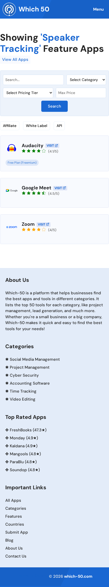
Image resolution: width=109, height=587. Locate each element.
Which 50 (34, 9)
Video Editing (22, 399)
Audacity (32, 145)
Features (13, 516)
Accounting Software (30, 383)
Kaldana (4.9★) (24, 446)
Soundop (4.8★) (25, 470)
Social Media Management (35, 359)
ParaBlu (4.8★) (23, 462)
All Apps (13, 500)
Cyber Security (24, 375)
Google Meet (36, 188)
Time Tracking (23, 391)
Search (54, 106)
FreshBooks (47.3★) (28, 430)
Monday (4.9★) (24, 438)
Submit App (16, 532)
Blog (9, 540)
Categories (15, 508)
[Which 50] (9, 9)
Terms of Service (33, 575)
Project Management (29, 367)
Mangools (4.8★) (25, 454)
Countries (14, 524)
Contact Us (15, 556)
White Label (36, 125)
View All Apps (15, 59)
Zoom (28, 224)
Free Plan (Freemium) (22, 162)
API (59, 125)
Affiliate (9, 125)
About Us (14, 548)
